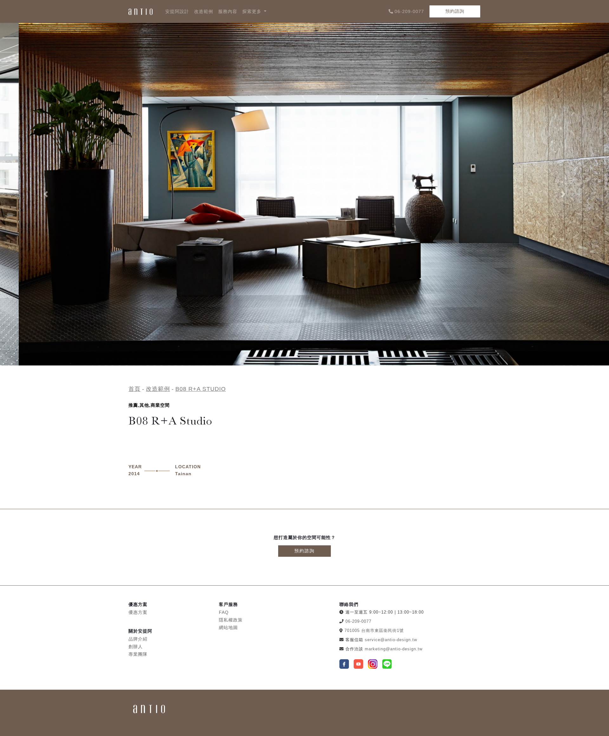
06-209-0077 (409, 11)
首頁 (134, 389)
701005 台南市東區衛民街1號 (374, 630)
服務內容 (227, 11)
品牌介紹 (137, 638)
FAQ (224, 612)
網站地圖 (228, 627)
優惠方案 (137, 612)
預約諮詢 (454, 11)
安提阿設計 (177, 11)
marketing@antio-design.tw (393, 649)
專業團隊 (137, 654)
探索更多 (252, 11)
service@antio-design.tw (391, 639)
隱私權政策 (231, 619)
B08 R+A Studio (200, 389)
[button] (45, 194)
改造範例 (203, 11)
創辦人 (135, 646)
